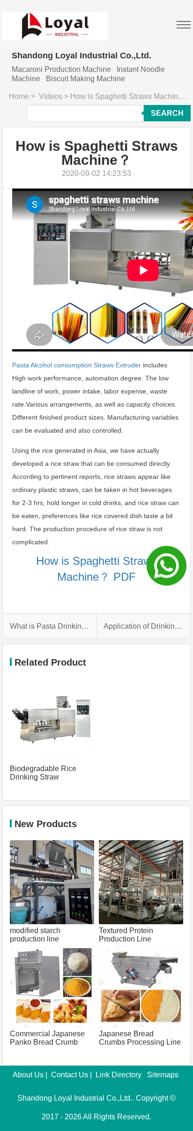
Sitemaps (162, 1075)
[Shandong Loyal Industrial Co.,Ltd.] (55, 20)
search (167, 113)
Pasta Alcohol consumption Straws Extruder (76, 365)
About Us (28, 1075)
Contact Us (69, 1075)
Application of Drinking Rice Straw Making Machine (144, 626)
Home (19, 96)
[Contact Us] (166, 565)
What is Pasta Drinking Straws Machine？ (50, 626)
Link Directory (118, 1075)
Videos (50, 96)
